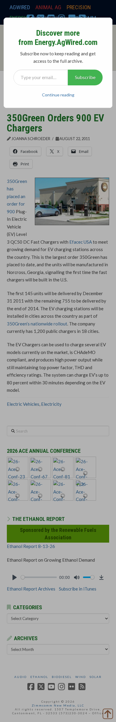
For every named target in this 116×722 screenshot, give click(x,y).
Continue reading (58, 94)
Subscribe (85, 77)
